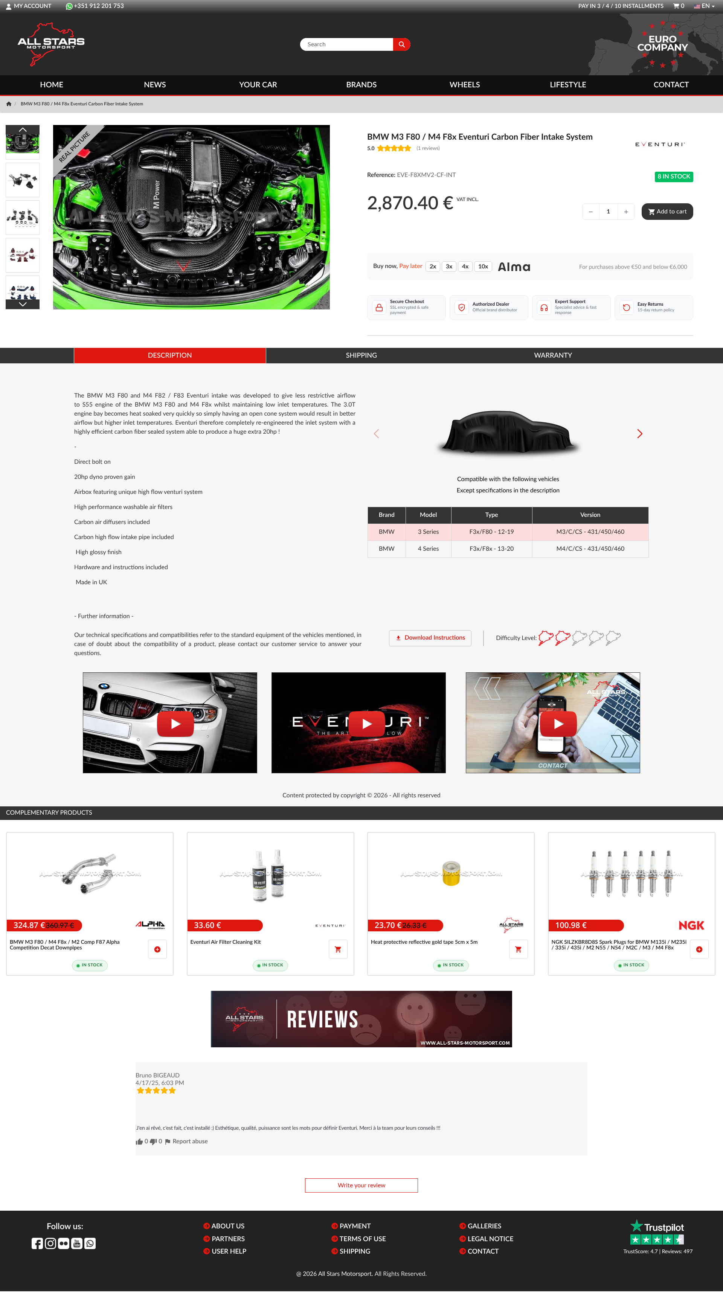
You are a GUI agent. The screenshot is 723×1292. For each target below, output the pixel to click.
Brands (361, 85)
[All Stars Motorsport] (51, 44)
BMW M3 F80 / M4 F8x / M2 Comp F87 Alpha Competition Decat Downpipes (65, 945)
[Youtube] (76, 1243)
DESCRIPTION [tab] (170, 355)
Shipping (354, 1252)
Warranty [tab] (553, 355)
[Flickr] (63, 1243)
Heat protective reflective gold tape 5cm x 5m (424, 942)
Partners (227, 1239)
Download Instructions (430, 638)
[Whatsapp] (90, 1243)
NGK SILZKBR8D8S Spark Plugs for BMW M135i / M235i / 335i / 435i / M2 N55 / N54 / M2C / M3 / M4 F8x (619, 945)
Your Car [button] (258, 85)
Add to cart (667, 212)
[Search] (401, 44)
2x (433, 267)
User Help (228, 1252)
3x (449, 267)
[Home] (9, 104)
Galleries (483, 1226)
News (155, 85)
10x (483, 267)
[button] (640, 433)
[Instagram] (50, 1243)
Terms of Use (362, 1239)
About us (227, 1226)
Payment (354, 1226)
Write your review (362, 1185)
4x (465, 267)
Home (51, 85)
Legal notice (490, 1239)
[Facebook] (37, 1243)
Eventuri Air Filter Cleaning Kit (226, 942)
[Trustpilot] (657, 1232)
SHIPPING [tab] (361, 355)
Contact (671, 85)
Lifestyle (568, 85)
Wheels (465, 85)
